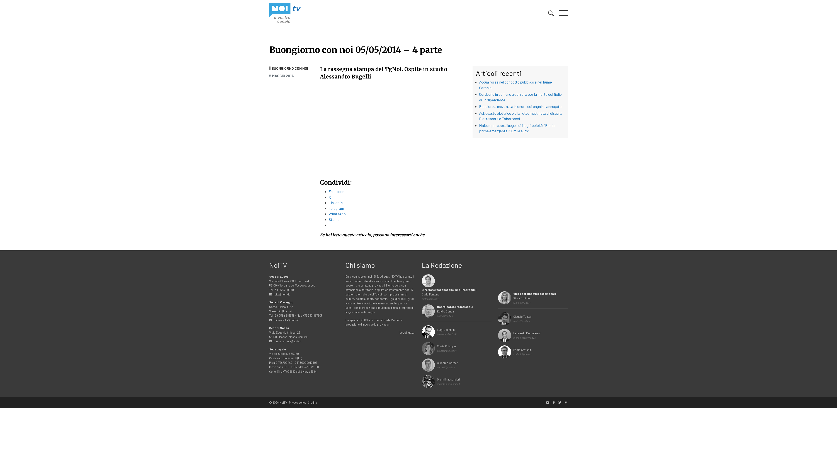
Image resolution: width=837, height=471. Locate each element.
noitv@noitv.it (281, 294)
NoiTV (283, 402)
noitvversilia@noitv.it (285, 320)
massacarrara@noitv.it (286, 341)
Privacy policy (297, 402)
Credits (312, 402)
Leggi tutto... (407, 332)
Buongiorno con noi (290, 68)
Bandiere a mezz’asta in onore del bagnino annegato (520, 106)
